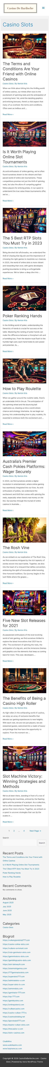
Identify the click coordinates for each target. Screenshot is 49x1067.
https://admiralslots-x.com (14, 980)
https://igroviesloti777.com (14, 1021)
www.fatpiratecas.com (12, 1049)
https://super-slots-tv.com (14, 984)
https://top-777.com (11, 996)
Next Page (35, 831)
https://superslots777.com (14, 976)
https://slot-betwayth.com (14, 964)
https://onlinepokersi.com (13, 1005)
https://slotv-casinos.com (13, 1033)
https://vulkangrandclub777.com (16, 940)
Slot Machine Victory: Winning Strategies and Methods (24, 781)
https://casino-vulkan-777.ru (15, 1013)
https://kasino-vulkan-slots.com (16, 1025)
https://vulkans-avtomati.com (15, 948)
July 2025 (7, 907)
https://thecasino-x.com (13, 1029)
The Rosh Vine (16, 547)
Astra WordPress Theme (32, 1062)
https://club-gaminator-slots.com (16, 952)
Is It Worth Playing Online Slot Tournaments (19, 156)
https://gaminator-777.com (14, 993)
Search (6, 838)
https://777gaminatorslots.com (15, 972)
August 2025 (8, 902)
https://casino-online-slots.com (16, 944)
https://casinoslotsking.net (14, 1017)
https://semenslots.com (13, 988)
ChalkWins (7, 1041)
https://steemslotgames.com (15, 968)
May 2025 (7, 914)
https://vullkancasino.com (13, 1009)
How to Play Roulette (22, 388)
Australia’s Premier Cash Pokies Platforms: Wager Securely (24, 466)
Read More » (8, 114)
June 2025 (7, 910)
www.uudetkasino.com (12, 1045)
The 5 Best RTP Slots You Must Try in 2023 (21, 869)
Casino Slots (8, 84)
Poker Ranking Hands (22, 315)
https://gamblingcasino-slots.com (17, 960)
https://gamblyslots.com (13, 1001)
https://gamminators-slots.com (16, 956)
